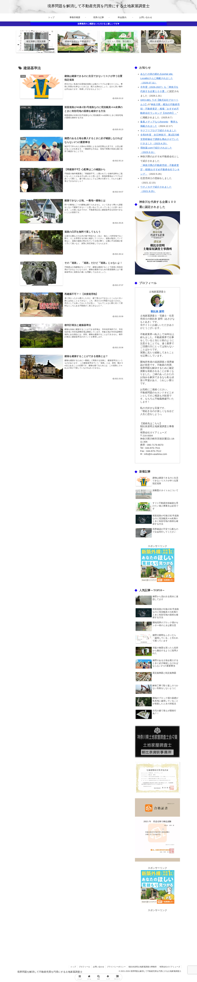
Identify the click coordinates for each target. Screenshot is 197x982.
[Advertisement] (157, 931)
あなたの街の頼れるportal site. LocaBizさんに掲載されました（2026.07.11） (156, 78)
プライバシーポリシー (116, 967)
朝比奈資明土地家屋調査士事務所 (143, 967)
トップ (73, 967)
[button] (184, 591)
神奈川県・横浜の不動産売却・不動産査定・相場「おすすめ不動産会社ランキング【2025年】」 (160, 109)
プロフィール (84, 967)
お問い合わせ (98, 967)
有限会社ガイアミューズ (169, 967)
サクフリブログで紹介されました (158, 130)
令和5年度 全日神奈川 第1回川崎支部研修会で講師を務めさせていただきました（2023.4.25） (159, 139)
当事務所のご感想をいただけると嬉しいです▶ (98, 24)
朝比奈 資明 (157, 311)
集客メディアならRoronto (154, 121)
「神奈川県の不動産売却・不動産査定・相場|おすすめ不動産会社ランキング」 (160, 169)
